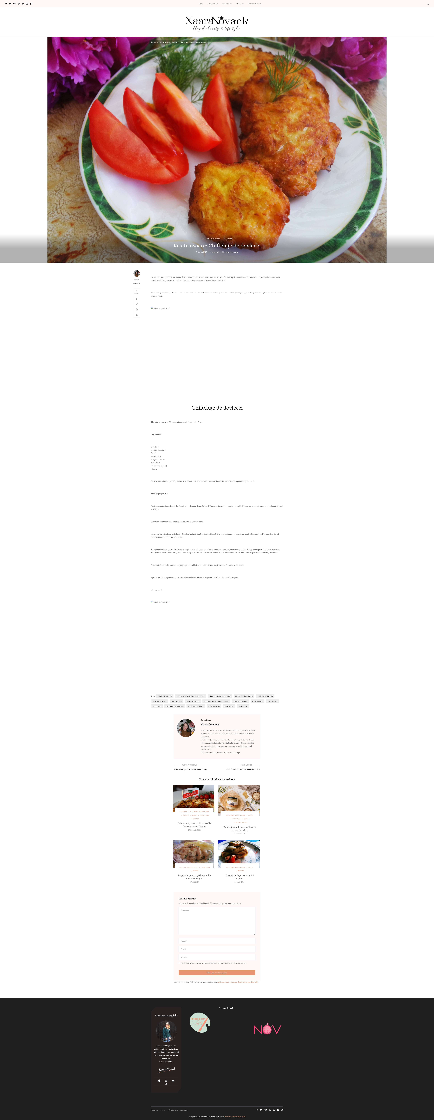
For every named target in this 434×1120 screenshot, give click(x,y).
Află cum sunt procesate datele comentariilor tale (237, 982)
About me (154, 1110)
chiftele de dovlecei (165, 696)
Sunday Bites (241, 822)
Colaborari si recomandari (178, 1110)
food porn (228, 239)
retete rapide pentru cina (174, 706)
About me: (212, 4)
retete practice (272, 701)
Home (201, 4)
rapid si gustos (176, 701)
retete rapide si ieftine (195, 706)
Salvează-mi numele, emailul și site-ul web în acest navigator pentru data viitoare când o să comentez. (213, 963)
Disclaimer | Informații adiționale (234, 1116)
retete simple (229, 706)
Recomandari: (253, 4)
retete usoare (243, 706)
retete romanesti (214, 706)
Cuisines (183, 811)
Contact (163, 1110)
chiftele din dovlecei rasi (244, 696)
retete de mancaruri (240, 701)
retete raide (157, 706)
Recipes (196, 819)
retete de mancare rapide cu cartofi (216, 701)
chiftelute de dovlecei (265, 696)
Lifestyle (225, 4)
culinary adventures (211, 239)
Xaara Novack (136, 281)
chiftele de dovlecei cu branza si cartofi (190, 696)
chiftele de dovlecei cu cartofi (220, 696)
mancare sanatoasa (159, 701)
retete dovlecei (257, 701)
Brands (238, 4)
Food (194, 815)
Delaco (186, 815)
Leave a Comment (231, 252)
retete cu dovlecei (193, 701)
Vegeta (196, 871)
